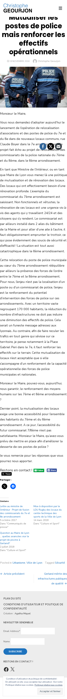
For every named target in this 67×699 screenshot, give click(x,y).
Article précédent (14, 574)
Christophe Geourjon (49, 61)
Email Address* (11, 631)
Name (6, 641)
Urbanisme (18, 563)
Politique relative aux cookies (49, 685)
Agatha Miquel (23, 613)
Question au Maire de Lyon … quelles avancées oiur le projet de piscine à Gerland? (14, 538)
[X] (12, 669)
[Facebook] (6, 669)
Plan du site (12, 598)
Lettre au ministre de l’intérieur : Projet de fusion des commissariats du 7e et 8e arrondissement (15, 511)
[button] (60, 8)
